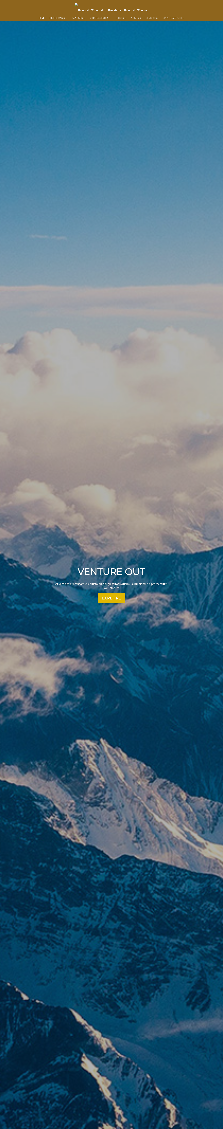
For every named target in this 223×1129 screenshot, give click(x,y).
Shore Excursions (99, 18)
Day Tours (77, 18)
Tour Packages (57, 18)
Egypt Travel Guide (173, 18)
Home (41, 18)
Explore (111, 598)
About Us (136, 18)
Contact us (152, 18)
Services (119, 18)
